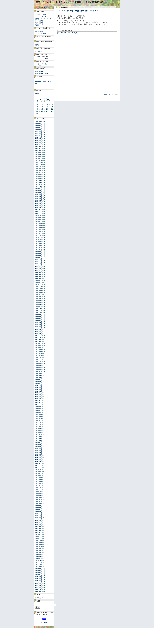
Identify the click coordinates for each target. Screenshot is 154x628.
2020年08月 (38, 268)
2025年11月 (38, 140)
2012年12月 (38, 445)
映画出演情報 (39, 23)
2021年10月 (38, 239)
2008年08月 (38, 544)
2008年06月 (38, 548)
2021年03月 (38, 254)
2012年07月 (38, 453)
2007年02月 (38, 581)
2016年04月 (38, 374)
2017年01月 (38, 355)
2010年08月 (38, 495)
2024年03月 (38, 181)
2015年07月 (38, 392)
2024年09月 (38, 168)
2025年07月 (38, 148)
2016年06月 (38, 370)
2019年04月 (38, 300)
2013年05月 (38, 435)
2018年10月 (38, 313)
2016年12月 (38, 357)
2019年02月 (38, 304)
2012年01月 (38, 463)
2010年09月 (38, 493)
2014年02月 (38, 418)
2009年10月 (38, 516)
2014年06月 (38, 412)
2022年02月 (38, 231)
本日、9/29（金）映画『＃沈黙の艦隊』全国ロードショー (77, 11)
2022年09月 (38, 217)
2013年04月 (38, 437)
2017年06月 (38, 345)
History (37, 93)
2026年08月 (38, 122)
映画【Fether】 (39, 71)
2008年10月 (38, 540)
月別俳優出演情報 (40, 15)
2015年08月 (38, 390)
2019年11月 (38, 286)
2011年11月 (38, 467)
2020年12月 (38, 260)
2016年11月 (38, 359)
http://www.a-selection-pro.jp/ (43, 81)
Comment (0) (107, 94)
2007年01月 (38, 583)
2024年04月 (38, 178)
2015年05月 (38, 396)
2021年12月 (38, 235)
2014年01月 (38, 420)
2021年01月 (38, 258)
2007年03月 (38, 579)
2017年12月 (38, 333)
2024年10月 (38, 166)
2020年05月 (38, 274)
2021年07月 (38, 246)
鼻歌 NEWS (38, 51)
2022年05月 (38, 225)
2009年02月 (38, 532)
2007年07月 (38, 571)
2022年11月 (38, 213)
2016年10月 (38, 361)
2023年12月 (38, 187)
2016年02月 (38, 378)
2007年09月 (38, 567)
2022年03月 (38, 229)
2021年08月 (38, 244)
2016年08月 (38, 365)
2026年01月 (38, 136)
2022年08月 (38, 219)
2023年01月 (38, 209)
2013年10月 (38, 424)
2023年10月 (38, 191)
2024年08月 (38, 170)
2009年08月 (38, 520)
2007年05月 (38, 575)
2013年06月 (38, 432)
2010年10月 (38, 491)
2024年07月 (38, 172)
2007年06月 (38, 573)
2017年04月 (38, 349)
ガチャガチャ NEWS (42, 58)
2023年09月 (38, 193)
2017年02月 (38, 353)
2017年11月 (38, 335)
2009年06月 (38, 524)
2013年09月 (38, 426)
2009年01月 (38, 534)
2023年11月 (38, 189)
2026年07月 (38, 124)
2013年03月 (38, 439)
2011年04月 (38, 479)
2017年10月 (38, 337)
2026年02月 (38, 134)
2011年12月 (38, 465)
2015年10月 (38, 386)
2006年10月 (38, 589)
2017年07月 (38, 343)
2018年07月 (38, 319)
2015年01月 (38, 402)
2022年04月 (38, 227)
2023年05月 (38, 201)
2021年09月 (38, 241)
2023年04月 (38, 203)
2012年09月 (38, 449)
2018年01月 (38, 331)
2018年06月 (38, 321)
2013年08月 (38, 428)
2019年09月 (38, 290)
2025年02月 (38, 158)
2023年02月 (38, 207)
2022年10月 (38, 215)
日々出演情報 (39, 21)
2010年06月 (38, 500)
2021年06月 (38, 248)
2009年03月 (38, 530)
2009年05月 (38, 526)
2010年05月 (38, 502)
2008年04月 (38, 552)
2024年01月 (38, 185)
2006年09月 (38, 591)
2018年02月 (38, 329)
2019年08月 (38, 292)
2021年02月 (38, 256)
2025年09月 (38, 144)
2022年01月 (38, 233)
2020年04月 (38, 276)
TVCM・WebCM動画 (41, 17)
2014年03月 (38, 416)
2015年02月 (38, 400)
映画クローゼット (40, 25)
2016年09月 (38, 363)
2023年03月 (38, 205)
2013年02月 (38, 441)
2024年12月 (38, 162)
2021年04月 (38, 252)
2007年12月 (38, 561)
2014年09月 (38, 406)
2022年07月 (38, 221)
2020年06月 (38, 272)
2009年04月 (38, 528)
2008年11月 (38, 538)
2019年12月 (38, 284)
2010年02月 (38, 508)
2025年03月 (38, 156)
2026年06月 (38, 126)
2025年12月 (38, 138)
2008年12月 (38, 536)
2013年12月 (38, 422)
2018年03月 (38, 327)
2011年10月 (38, 469)
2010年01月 (38, 510)
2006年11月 (38, 587)
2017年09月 (38, 339)
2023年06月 (38, 199)
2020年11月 (38, 262)
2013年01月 (38, 443)
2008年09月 (38, 542)
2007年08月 (38, 569)
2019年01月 (38, 307)
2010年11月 (38, 489)
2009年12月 (38, 512)
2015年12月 (38, 382)
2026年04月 (38, 130)
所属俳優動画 (39, 598)
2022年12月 (38, 211)
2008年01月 (38, 558)
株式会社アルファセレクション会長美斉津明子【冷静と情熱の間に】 (71, 2)
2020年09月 (38, 266)
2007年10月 (38, 565)
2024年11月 (38, 164)
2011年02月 (38, 483)
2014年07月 (38, 410)
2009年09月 (38, 518)
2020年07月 (38, 270)
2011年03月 (38, 481)
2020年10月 (38, 264)
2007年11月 (38, 563)
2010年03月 (38, 506)
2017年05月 (38, 347)
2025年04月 (38, 154)
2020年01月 (38, 282)
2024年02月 (38, 183)
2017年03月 (38, 351)
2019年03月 (38, 302)
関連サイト (38, 45)
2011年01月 (38, 485)
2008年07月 (38, 546)
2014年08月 (38, 408)
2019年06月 (38, 296)
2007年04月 (38, 577)
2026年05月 (38, 128)
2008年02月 (38, 556)
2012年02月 (38, 461)
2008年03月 (38, 554)
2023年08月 (38, 195)
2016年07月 (38, 367)
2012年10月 (38, 447)
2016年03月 (38, 376)
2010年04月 (38, 504)
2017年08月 (38, 341)
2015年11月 (38, 384)
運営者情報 (44, 622)
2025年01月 (38, 160)
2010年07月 (38, 498)
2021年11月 (38, 237)
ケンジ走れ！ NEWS (42, 65)
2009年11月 (38, 514)
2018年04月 (38, 325)
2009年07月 (38, 522)
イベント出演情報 (40, 33)
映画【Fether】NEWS (41, 73)
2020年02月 (38, 280)
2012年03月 (38, 459)
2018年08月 (38, 317)
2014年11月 (38, 404)
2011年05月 (38, 477)
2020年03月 (38, 278)
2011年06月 (38, 475)
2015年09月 (38, 388)
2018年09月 (38, 315)
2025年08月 (38, 146)
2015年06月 (38, 394)
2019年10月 (38, 288)
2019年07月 (38, 294)
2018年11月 (38, 311)
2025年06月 (38, 150)
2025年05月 (38, 152)
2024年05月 (38, 176)
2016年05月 (38, 372)
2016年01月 (38, 380)
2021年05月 (38, 250)
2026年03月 (38, 132)
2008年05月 (38, 550)
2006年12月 (38, 585)
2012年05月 (38, 457)
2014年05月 (38, 414)
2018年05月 (38, 323)
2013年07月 (38, 430)
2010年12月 (38, 487)
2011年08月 (38, 471)
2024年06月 (38, 174)
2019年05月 (38, 298)
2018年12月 (38, 309)
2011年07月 (38, 473)
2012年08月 (38, 451)
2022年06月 (38, 223)
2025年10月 (38, 142)
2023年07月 (38, 197)
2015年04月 (38, 398)
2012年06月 (38, 455)
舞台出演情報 (39, 31)
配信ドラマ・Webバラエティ (44, 19)
